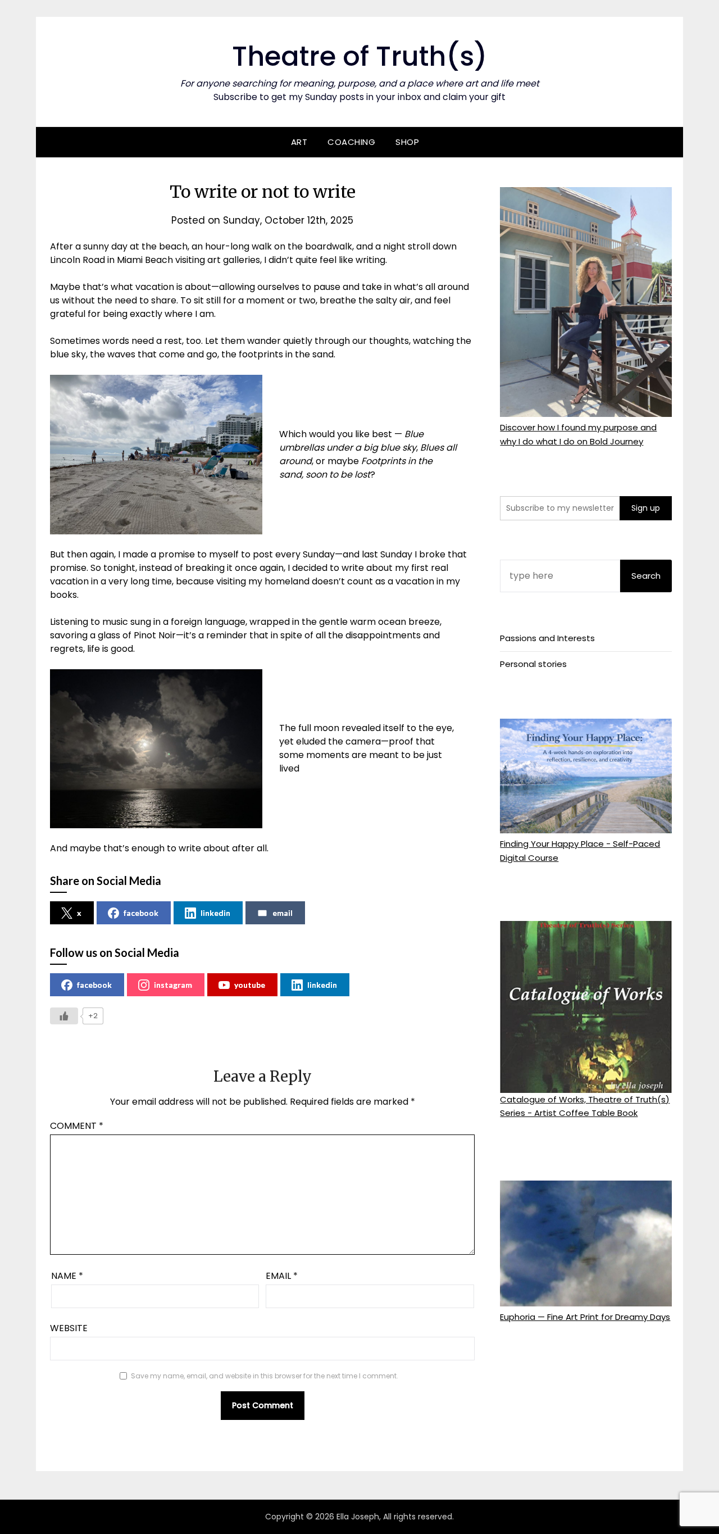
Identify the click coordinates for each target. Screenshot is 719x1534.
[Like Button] (64, 1015)
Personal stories (533, 664)
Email (282, 1275)
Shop (407, 142)
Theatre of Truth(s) (360, 56)
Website (69, 1328)
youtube (249, 985)
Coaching (351, 142)
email (282, 913)
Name (67, 1275)
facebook (141, 913)
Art (299, 142)
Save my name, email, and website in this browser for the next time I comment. (264, 1376)
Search (646, 576)
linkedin (215, 913)
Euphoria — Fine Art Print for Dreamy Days (585, 1317)
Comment (76, 1125)
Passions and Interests (547, 638)
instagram (173, 985)
